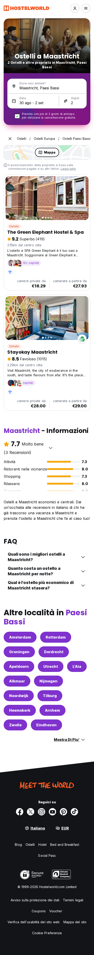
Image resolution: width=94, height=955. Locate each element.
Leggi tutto (68, 168)
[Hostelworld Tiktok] (74, 811)
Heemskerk (19, 710)
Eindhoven (46, 725)
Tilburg (50, 695)
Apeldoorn (19, 666)
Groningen (19, 652)
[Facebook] (19, 811)
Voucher (55, 911)
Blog (18, 844)
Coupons (39, 911)
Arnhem (52, 710)
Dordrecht (53, 652)
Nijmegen (48, 681)
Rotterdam (56, 637)
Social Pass (47, 855)
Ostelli (30, 844)
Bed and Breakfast (64, 844)
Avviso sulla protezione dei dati (35, 900)
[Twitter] (30, 811)
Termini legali (73, 900)
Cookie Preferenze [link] (47, 933)
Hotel (42, 844)
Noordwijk (18, 695)
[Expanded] (10, 138)
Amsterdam (20, 637)
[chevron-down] (50, 447)
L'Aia (77, 666)
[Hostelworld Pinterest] (63, 811)
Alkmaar (17, 681)
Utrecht (50, 666)
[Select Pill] (74, 8)
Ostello (14, 226)
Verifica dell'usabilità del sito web (34, 922)
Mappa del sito (74, 922)
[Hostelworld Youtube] (52, 811)
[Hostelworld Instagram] (41, 811)
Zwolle (15, 725)
